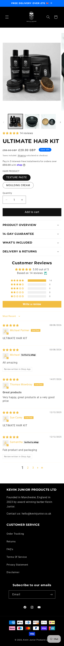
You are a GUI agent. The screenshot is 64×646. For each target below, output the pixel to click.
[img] (11, 325)
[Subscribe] (51, 594)
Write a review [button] (32, 304)
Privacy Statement (17, 564)
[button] (7, 17)
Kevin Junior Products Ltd (36, 640)
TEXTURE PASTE (16, 177)
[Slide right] (60, 122)
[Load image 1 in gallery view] (15, 121)
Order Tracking (15, 533)
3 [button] (33, 467)
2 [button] (28, 467)
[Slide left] (3, 122)
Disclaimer (13, 572)
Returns (11, 541)
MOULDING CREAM (18, 185)
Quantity (7, 193)
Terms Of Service (17, 557)
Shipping (22, 156)
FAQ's (10, 549)
